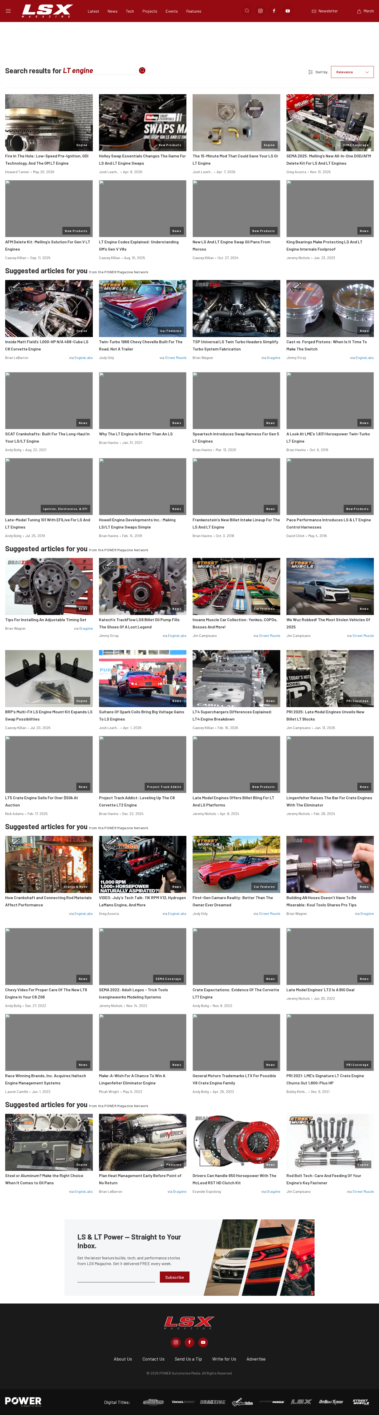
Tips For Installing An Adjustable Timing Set (45, 619)
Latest (93, 11)
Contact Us (153, 1359)
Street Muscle (175, 357)
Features (193, 11)
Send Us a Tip (188, 1359)
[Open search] (247, 10)
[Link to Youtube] (288, 11)
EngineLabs (84, 357)
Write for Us (224, 1359)
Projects (149, 11)
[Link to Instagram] (260, 11)
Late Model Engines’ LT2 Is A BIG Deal (320, 989)
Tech (130, 11)
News (113, 11)
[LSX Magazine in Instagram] (176, 1342)
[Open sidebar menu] (8, 10)
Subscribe (174, 1277)
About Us (123, 1359)
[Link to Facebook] (274, 11)
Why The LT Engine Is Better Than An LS (136, 433)
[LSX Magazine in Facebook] (189, 1342)
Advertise (256, 1359)
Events (172, 11)
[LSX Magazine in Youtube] (203, 1342)
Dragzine (273, 357)
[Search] (142, 70)
